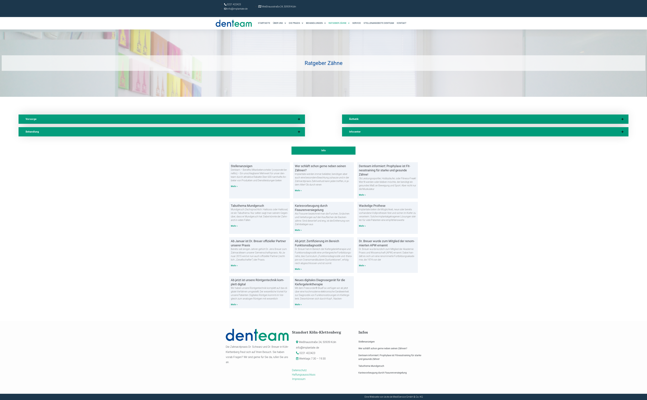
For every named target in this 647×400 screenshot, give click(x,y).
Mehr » (234, 186)
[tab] (162, 119)
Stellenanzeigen (241, 166)
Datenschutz (299, 370)
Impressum (298, 379)
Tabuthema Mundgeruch (247, 205)
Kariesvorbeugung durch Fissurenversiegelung (382, 372)
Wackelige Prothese (372, 205)
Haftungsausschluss (303, 374)
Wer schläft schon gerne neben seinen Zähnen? (382, 348)
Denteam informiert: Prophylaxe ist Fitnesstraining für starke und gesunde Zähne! (384, 170)
